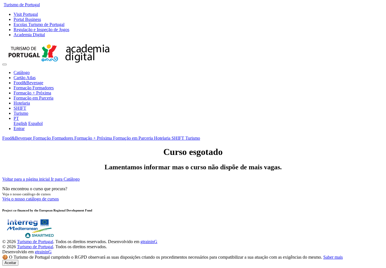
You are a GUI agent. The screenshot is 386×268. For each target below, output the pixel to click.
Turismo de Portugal (22, 4)
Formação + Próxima (32, 92)
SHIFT (20, 108)
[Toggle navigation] (4, 64)
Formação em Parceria (33, 98)
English (20, 123)
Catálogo (22, 72)
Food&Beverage (28, 82)
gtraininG (148, 241)
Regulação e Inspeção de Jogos (41, 29)
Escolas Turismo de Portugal (39, 24)
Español (35, 123)
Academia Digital (29, 34)
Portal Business (27, 19)
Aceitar (10, 263)
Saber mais (333, 257)
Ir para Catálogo (65, 179)
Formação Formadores (34, 87)
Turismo (21, 113)
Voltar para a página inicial (26, 179)
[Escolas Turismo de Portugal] (59, 62)
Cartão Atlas (25, 77)
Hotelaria (22, 103)
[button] (16, 118)
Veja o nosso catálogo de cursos (30, 198)
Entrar (19, 128)
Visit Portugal (26, 14)
